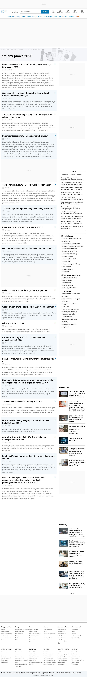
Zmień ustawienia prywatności (30, 673)
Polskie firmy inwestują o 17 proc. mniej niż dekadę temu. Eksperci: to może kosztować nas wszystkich (71, 222)
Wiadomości (75, 629)
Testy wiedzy (18, 666)
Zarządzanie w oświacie (21, 660)
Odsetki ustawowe (62, 660)
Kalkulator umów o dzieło (69, 251)
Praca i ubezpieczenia (49, 633)
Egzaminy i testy (19, 658)
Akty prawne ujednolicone (36, 662)
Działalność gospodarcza (69, 277)
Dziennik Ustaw (33, 652)
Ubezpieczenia (19, 633)
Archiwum (74, 654)
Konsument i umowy (34, 633)
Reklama (68, 673)
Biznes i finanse (48, 629)
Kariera (51, 673)
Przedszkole (18, 652)
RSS (56, 673)
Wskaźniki (68, 291)
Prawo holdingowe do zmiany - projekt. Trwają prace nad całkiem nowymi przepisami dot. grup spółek (72, 193)
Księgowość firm (6, 627)
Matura (17, 662)
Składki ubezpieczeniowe (64, 656)
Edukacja (71, 16)
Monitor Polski (33, 654)
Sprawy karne (33, 631)
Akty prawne (33, 649)
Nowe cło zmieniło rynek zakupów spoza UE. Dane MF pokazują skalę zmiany (72, 183)
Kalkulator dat (66, 271)
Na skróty (74, 649)
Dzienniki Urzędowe (34, 656)
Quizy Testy (65, 327)
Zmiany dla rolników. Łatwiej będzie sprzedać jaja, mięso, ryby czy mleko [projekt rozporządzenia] (72, 188)
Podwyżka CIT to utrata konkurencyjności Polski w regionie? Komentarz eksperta (72, 198)
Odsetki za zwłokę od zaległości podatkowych (71, 300)
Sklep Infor (32, 639)
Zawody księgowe (6, 637)
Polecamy (63, 524)
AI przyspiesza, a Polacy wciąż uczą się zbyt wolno (72, 227)
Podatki (3, 629)
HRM (16, 639)
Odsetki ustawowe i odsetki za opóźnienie (71, 295)
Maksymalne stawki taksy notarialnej (69, 320)
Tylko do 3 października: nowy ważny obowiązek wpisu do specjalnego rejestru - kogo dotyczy (72, 217)
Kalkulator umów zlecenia (69, 248)
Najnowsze (73, 174)
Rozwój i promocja (6, 658)
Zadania (3, 656)
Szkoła (17, 654)
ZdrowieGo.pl (75, 652)
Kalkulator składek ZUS (69, 259)
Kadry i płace (4, 660)
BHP (16, 637)
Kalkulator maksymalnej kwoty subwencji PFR (71, 265)
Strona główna (5, 49)
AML (59, 644)
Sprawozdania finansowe (64, 642)
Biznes (23, 16)
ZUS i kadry (4, 635)
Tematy (20, 49)
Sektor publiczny (31, 16)
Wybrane (79, 174)
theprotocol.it (75, 662)
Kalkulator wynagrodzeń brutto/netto (72, 246)
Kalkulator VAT (66, 261)
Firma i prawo (64, 387)
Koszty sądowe (66, 282)
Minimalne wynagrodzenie (65, 654)
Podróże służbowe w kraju (69, 311)
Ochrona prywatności (13, 673)
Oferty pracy (75, 664)
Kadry (18, 16)
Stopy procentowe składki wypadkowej (69, 305)
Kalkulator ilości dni (67, 269)
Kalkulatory (68, 236)
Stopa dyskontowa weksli (69, 324)
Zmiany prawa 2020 (34, 49)
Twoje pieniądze (48, 16)
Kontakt (61, 673)
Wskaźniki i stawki (63, 649)
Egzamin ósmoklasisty (21, 664)
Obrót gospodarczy (6, 633)
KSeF (77, 16)
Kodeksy (31, 664)
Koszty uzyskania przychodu (70, 309)
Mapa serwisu (76, 673)
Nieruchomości (63, 16)
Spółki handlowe (67, 280)
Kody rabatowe (76, 656)
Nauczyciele (18, 656)
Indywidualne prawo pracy (22, 629)
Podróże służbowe (62, 658)
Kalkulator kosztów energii (69, 254)
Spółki (45, 631)
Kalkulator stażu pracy (49, 660)
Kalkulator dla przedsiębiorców (71, 243)
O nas (3, 673)
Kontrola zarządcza (67, 285)
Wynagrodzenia (19, 631)
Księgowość (11, 16)
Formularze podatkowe (78, 660)
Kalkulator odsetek (48, 658)
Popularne (65, 174)
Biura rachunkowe (63, 627)
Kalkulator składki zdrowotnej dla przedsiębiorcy (71, 240)
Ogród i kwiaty (75, 637)
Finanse (74, 633)
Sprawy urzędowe (34, 635)
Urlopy (17, 635)
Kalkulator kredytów (67, 256)
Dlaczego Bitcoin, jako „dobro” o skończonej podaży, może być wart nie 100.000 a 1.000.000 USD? (71, 179)
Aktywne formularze (72, 275)
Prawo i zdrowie (33, 642)
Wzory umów (75, 658)
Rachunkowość (5, 631)
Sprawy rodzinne (33, 629)
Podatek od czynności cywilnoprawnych (68, 315)
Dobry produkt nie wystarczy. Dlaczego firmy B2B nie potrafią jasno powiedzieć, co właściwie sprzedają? (70, 208)
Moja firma (13, 49)
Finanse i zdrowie (48, 639)
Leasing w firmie (48, 637)
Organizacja (4, 652)
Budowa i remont (76, 635)
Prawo (40, 16)
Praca (31, 637)
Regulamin (44, 673)
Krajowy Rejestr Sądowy (69, 288)
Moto (55, 16)
